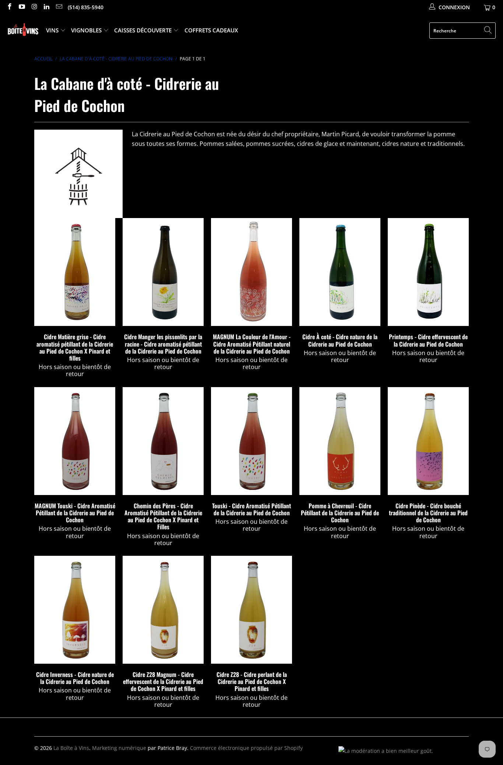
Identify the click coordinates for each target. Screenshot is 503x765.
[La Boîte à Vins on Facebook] (9, 7)
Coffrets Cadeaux (211, 30)
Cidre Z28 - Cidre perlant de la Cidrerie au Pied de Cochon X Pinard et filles (251, 610)
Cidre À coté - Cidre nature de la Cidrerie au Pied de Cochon (339, 272)
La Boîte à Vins (71, 747)
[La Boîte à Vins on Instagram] (34, 7)
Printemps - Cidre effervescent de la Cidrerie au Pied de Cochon (428, 272)
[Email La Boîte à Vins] (58, 7)
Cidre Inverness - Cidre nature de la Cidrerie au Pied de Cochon (74, 610)
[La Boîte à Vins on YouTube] (21, 7)
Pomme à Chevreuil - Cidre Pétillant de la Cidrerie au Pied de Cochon (339, 441)
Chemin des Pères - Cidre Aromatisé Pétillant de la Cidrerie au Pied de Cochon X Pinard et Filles (163, 441)
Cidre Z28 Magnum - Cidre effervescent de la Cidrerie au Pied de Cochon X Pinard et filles (163, 610)
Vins (53, 30)
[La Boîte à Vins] (23, 30)
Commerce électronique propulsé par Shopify (246, 747)
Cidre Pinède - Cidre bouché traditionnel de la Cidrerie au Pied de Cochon (428, 441)
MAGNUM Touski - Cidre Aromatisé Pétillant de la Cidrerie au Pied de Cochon (74, 441)
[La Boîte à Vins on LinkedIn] (46, 7)
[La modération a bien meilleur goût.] (385, 750)
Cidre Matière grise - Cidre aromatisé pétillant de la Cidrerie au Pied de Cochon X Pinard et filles (74, 272)
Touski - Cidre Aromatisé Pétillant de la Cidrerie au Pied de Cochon (251, 441)
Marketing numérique (119, 747)
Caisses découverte (143, 30)
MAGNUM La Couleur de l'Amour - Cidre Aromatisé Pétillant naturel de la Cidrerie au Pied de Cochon (251, 272)
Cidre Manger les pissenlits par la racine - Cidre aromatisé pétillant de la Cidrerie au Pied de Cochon (163, 272)
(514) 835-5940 (85, 7)
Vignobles (87, 30)
